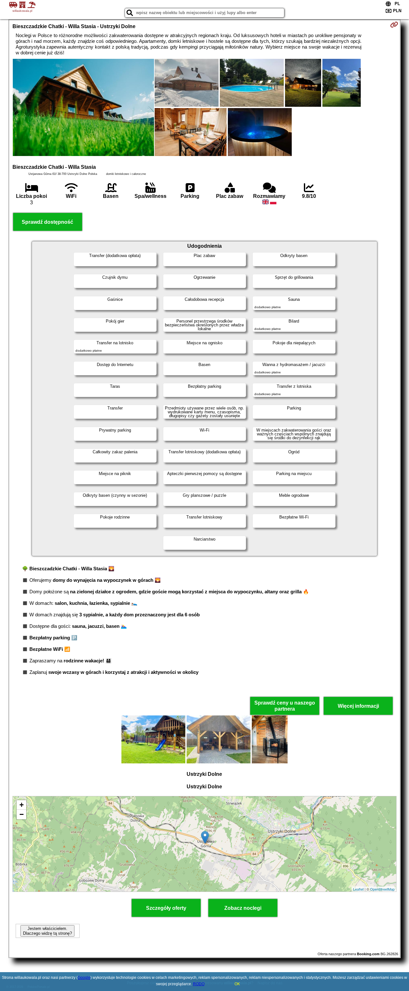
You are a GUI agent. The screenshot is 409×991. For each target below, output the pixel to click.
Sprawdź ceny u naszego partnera (284, 706)
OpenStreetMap (382, 889)
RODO (198, 984)
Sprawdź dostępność (47, 222)
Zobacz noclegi (242, 908)
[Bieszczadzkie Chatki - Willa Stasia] (83, 108)
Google (84, 977)
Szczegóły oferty (166, 908)
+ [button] (21, 805)
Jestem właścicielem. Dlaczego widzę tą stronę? (47, 931)
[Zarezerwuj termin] (394, 24)
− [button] (21, 814)
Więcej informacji (358, 706)
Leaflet (358, 889)
